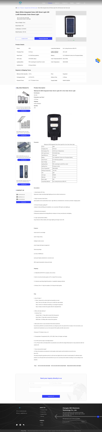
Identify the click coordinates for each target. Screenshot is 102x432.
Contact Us (64, 3)
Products (50, 3)
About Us (57, 3)
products (22, 7)
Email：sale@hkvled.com (22, 413)
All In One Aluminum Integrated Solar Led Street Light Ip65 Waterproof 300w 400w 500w (23, 108)
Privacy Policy (23, 430)
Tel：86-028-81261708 (21, 411)
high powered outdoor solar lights (74, 365)
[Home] (20, 2)
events (72, 3)
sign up (83, 421)
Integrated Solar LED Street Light (31, 7)
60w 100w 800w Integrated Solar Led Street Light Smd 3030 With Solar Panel (23, 182)
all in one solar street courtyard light (58, 365)
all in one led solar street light (44, 365)
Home (43, 3)
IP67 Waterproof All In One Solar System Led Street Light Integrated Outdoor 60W (23, 133)
